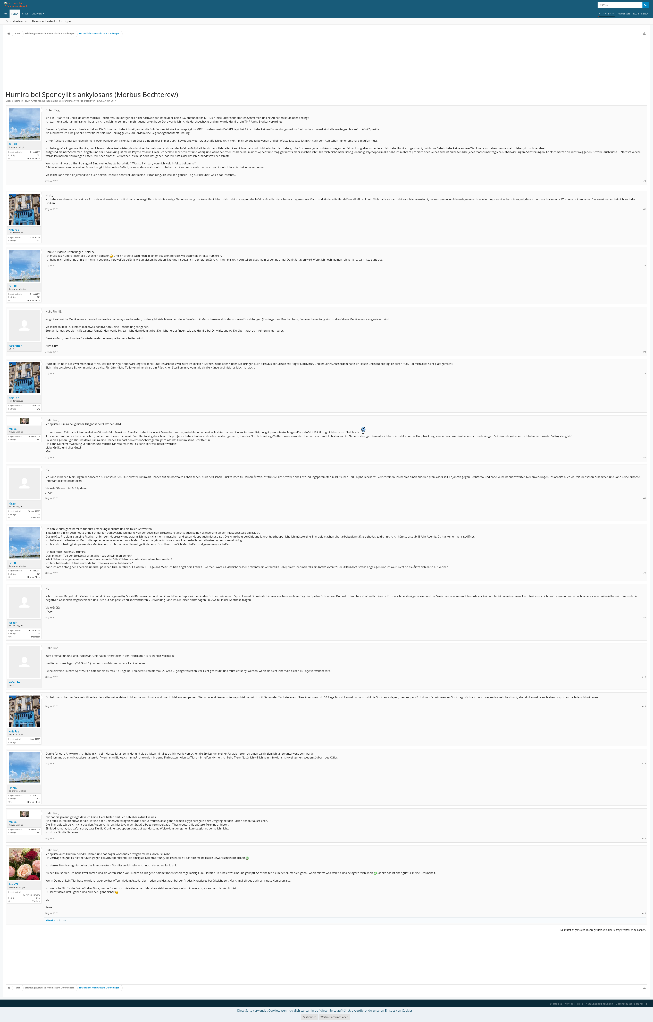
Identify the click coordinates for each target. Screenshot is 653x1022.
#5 (644, 373)
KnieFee (14, 229)
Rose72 (13, 884)
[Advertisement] (326, 63)
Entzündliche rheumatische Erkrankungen (53, 100)
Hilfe (580, 1003)
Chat (25, 13)
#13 (644, 838)
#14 (644, 913)
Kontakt (570, 1003)
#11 (644, 706)
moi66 (12, 428)
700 (38, 514)
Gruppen (37, 13)
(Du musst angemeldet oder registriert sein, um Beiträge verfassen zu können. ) (603, 929)
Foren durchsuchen (17, 21)
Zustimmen (309, 1017)
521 (38, 155)
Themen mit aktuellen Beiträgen (51, 21)
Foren (15, 13)
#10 (644, 677)
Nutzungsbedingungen (599, 1003)
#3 (644, 265)
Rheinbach (35, 517)
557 (38, 439)
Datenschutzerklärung (629, 1003)
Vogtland (36, 901)
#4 (644, 351)
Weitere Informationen (334, 1017)
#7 (644, 498)
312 (38, 240)
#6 (644, 457)
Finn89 (99, 100)
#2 (644, 209)
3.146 (38, 898)
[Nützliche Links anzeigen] (644, 33)
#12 (644, 763)
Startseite (556, 1003)
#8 (644, 573)
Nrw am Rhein (33, 158)
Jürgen (13, 503)
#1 (644, 181)
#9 (644, 617)
